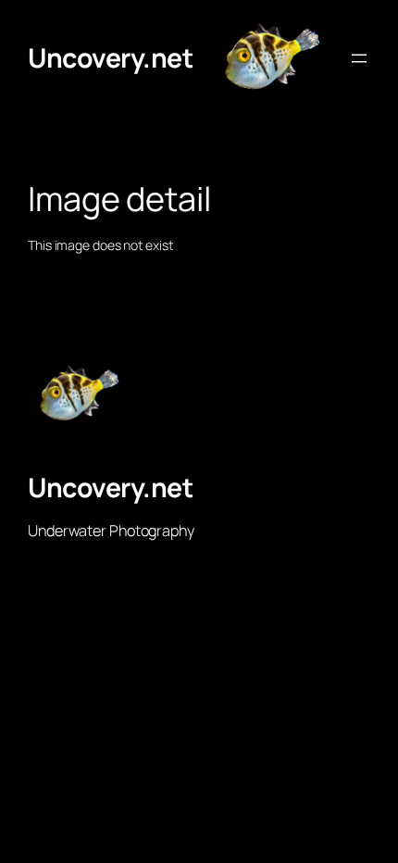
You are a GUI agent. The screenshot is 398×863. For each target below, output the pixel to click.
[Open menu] (359, 58)
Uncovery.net (110, 58)
